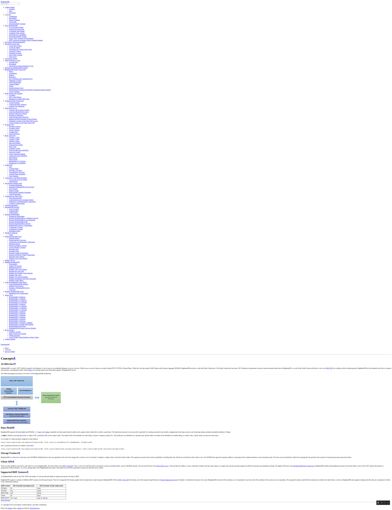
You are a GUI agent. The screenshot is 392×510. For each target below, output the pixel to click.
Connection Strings (11, 58)
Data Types (12, 147)
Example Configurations (17, 203)
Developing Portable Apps (13, 183)
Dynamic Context (14, 126)
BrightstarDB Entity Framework (15, 69)
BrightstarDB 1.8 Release (17, 297)
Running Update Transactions (18, 253)
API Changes (13, 189)
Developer (12, 13)
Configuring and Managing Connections (22, 242)
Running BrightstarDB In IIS (18, 222)
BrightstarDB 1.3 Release (17, 315)
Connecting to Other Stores (13, 196)
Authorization (13, 213)
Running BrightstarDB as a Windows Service (23, 218)
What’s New (9, 295)
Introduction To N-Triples (17, 161)
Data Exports (13, 159)
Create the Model (14, 47)
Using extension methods (17, 154)
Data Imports (13, 158)
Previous (7, 500)
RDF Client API (10, 136)
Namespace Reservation (16, 216)
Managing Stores (14, 244)
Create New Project (15, 46)
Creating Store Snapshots (17, 174)
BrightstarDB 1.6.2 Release (18, 301)
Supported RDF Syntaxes (17, 24)
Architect (12, 9)
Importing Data (14, 249)
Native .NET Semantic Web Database (21, 38)
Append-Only (13, 62)
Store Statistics (13, 176)
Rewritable (12, 64)
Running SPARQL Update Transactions (22, 255)
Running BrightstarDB (12, 214)
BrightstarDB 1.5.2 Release (18, 308)
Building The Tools (15, 275)
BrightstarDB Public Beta (17, 326)
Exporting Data (14, 251)
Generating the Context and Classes (20, 49)
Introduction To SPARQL (17, 163)
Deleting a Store (14, 141)
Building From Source (16, 286)
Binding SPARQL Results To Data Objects (23, 119)
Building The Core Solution (18, 269)
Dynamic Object (14, 128)
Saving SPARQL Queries (17, 247)
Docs (6, 348)
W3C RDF (21, 432)
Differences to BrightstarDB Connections (22, 202)
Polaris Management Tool (13, 236)
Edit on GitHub (10, 351)
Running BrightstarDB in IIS (14, 291)
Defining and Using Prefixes (18, 258)
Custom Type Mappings (16, 106)
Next (2, 500)
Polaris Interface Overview (17, 240)
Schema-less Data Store (16, 29)
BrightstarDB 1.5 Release (17, 312)
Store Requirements (15, 198)
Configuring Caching (16, 227)
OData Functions (14, 335)
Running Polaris (14, 238)
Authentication (13, 211)
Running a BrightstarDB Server (19, 288)
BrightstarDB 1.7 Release (17, 299)
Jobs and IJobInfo (14, 143)
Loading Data (13, 132)
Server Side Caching (15, 55)
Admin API (8, 165)
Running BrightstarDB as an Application (22, 220)
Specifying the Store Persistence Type (21, 66)
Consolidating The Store (17, 172)
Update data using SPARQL (18, 156)
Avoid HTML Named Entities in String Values (24, 337)
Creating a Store (14, 139)
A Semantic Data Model (16, 31)
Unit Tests (12, 290)
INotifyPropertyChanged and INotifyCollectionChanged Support (30, 90)
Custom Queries (14, 103)
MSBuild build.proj (15, 268)
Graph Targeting (14, 92)
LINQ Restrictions (15, 82)
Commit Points (14, 169)
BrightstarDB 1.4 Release (17, 313)
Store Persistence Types (12, 60)
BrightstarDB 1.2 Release (17, 317)
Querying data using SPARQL (19, 117)
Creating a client (14, 137)
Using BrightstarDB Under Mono (16, 282)
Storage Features (14, 20)
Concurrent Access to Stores (18, 180)
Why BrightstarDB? (11, 25)
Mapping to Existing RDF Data (19, 99)
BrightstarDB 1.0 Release (17, 321)
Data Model (13, 18)
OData (11, 86)
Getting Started (10, 7)
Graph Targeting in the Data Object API (22, 123)
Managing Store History (16, 257)
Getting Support (10, 339)
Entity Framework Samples (13, 93)
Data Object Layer (11, 108)
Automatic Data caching (17, 33)
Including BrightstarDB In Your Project (21, 187)
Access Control (14, 209)
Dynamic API (9, 125)
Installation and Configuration (18, 293)
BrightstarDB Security (12, 207)
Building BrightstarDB (12, 262)
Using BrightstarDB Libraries (18, 284)
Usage (11, 235)
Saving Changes (14, 130)
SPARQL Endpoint (11, 233)
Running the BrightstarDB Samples (16, 68)
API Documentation (11, 205)
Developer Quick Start (12, 44)
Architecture (13, 16)
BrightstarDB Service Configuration (20, 225)
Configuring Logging (16, 229)
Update (47, 432)
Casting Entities (14, 84)
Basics (11, 71)
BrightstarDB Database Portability (20, 192)
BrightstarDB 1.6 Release (17, 304)
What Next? (13, 57)
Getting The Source (15, 266)
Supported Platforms (15, 185)
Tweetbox (12, 95)
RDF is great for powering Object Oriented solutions (26, 40)
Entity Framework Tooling (17, 334)
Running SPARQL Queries (18, 246)
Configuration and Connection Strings (21, 200)
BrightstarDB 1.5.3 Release (18, 306)
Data (10, 11)
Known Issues (9, 330)
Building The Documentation (18, 277)
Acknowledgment (15, 194)
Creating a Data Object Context (19, 110)
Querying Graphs (14, 152)
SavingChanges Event (16, 88)
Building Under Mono (16, 280)
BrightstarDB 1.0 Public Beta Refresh (21, 324)
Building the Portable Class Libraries (21, 273)
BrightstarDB (5, 2)
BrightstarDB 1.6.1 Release (18, 302)
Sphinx (10, 508)
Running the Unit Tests (16, 271)
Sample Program (14, 134)
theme (20, 508)
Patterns (11, 75)
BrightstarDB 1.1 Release (17, 319)
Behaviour (12, 77)
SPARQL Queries (15, 332)
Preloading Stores (14, 231)
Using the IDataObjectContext (19, 112)
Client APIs (12, 22)
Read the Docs (35, 508)
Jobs (10, 167)
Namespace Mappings (16, 115)
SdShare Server (10, 260)
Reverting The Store (15, 170)
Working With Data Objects (18, 114)
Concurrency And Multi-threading (16, 178)
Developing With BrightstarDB (15, 42)
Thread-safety (13, 181)
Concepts (8, 14)
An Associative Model (16, 27)
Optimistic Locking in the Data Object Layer (23, 121)
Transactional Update (16, 145)
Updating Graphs (14, 148)
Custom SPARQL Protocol (17, 104)
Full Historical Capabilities (17, 35)
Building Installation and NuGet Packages (22, 279)
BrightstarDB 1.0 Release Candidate (20, 323)
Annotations (13, 73)
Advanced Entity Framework (14, 101)
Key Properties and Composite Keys (20, 79)
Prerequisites (13, 264)
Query (39, 432)
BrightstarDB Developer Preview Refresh (22, 328)
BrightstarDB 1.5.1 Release (18, 310)
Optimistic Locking (15, 53)
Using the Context (15, 51)
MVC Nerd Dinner (15, 97)
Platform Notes (14, 191)
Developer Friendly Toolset (18, 36)
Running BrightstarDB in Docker (20, 224)
